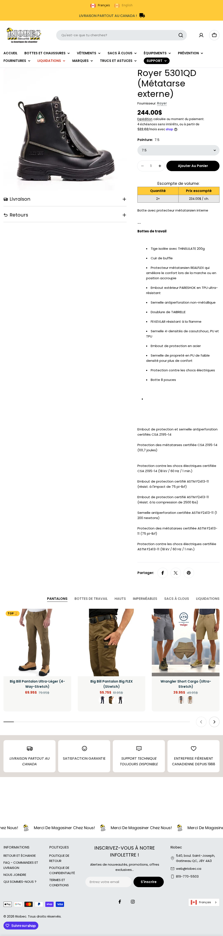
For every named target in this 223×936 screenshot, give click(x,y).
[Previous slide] (201, 722)
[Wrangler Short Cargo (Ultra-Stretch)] (186, 642)
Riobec (20, 916)
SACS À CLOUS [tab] (176, 598)
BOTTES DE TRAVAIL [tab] (91, 598)
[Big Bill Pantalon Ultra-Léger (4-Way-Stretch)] (37, 642)
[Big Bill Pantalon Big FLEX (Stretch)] (111, 642)
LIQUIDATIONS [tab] (208, 598)
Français (205, 902)
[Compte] (201, 35)
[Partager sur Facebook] (162, 573)
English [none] (127, 5)
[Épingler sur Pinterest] (189, 573)
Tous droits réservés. (44, 916)
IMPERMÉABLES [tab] (145, 598)
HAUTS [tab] (120, 598)
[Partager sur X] (176, 573)
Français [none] (104, 5)
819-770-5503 (187, 876)
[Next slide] (214, 722)
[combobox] (121, 35)
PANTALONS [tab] (57, 598)
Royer (162, 103)
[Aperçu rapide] (65, 618)
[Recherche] (180, 35)
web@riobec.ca (188, 868)
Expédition (144, 119)
